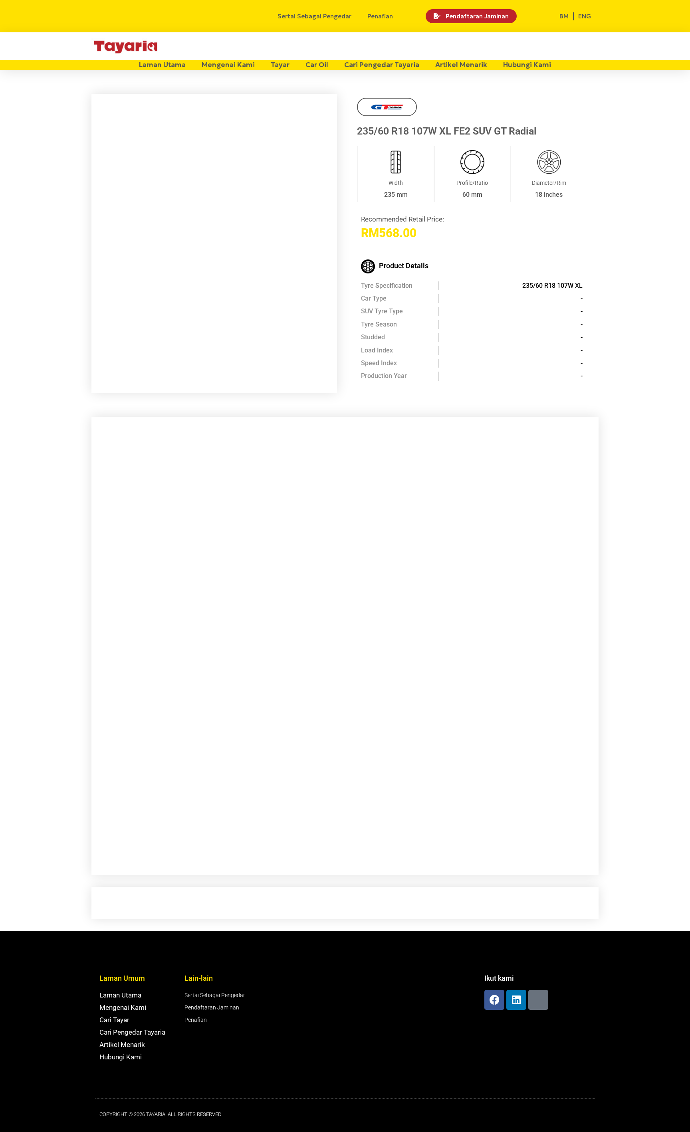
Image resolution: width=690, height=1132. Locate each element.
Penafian (380, 16)
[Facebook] (494, 1000)
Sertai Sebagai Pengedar (314, 16)
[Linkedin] (516, 1000)
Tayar (280, 64)
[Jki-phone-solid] (538, 1000)
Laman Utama (162, 64)
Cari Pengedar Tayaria (381, 64)
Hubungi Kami (527, 64)
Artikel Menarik (461, 64)
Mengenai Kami (228, 64)
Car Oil (316, 64)
